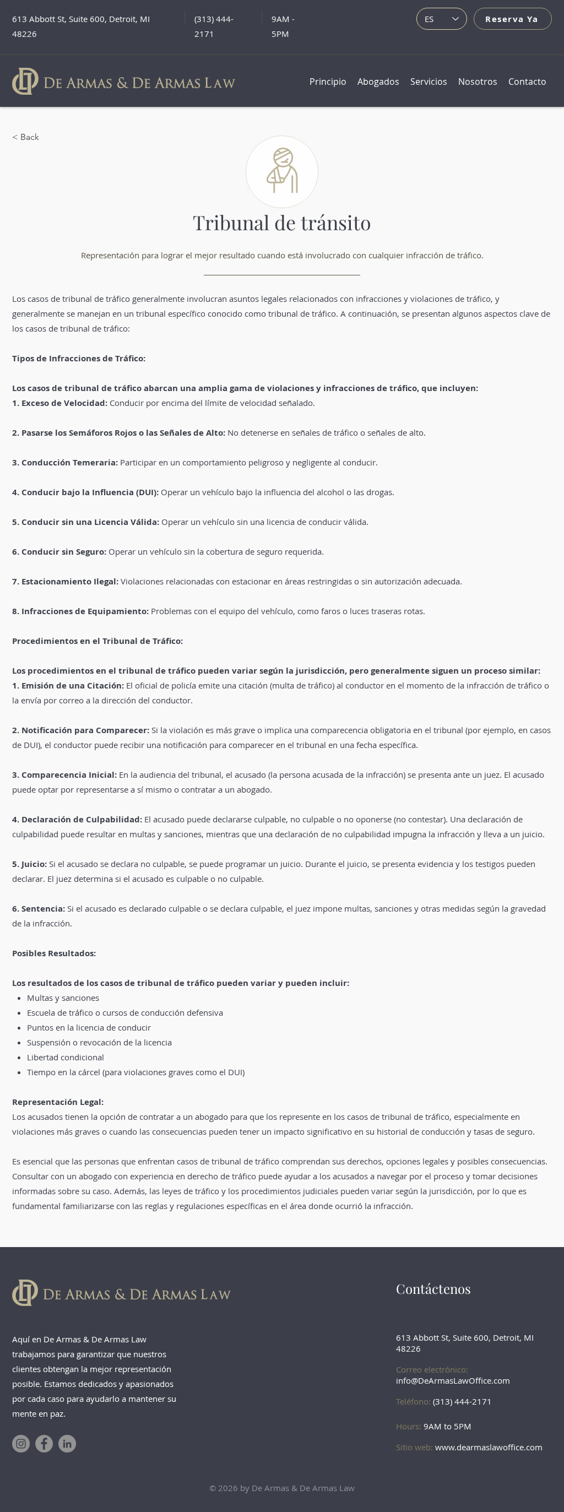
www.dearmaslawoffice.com (489, 1447)
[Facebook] (44, 1444)
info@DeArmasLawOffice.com (453, 1380)
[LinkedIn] (67, 1444)
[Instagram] (21, 1444)
